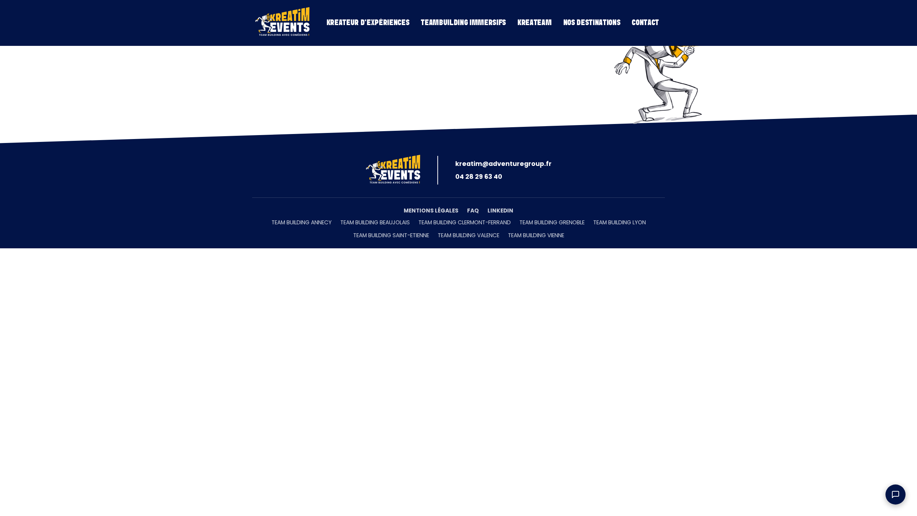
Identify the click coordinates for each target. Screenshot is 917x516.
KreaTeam (535, 23)
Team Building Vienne (536, 235)
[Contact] (895, 494)
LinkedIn (500, 210)
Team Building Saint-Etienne (391, 235)
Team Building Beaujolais (375, 222)
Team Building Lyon (619, 222)
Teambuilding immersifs (463, 23)
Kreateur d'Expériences (368, 23)
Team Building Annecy (302, 222)
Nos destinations (592, 23)
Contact (645, 23)
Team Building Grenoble (552, 222)
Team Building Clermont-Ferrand (464, 222)
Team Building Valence (468, 235)
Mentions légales (431, 210)
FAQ (473, 210)
